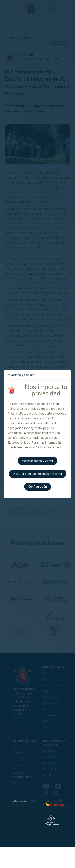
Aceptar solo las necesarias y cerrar (37, 474)
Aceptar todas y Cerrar (37, 461)
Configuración (37, 486)
